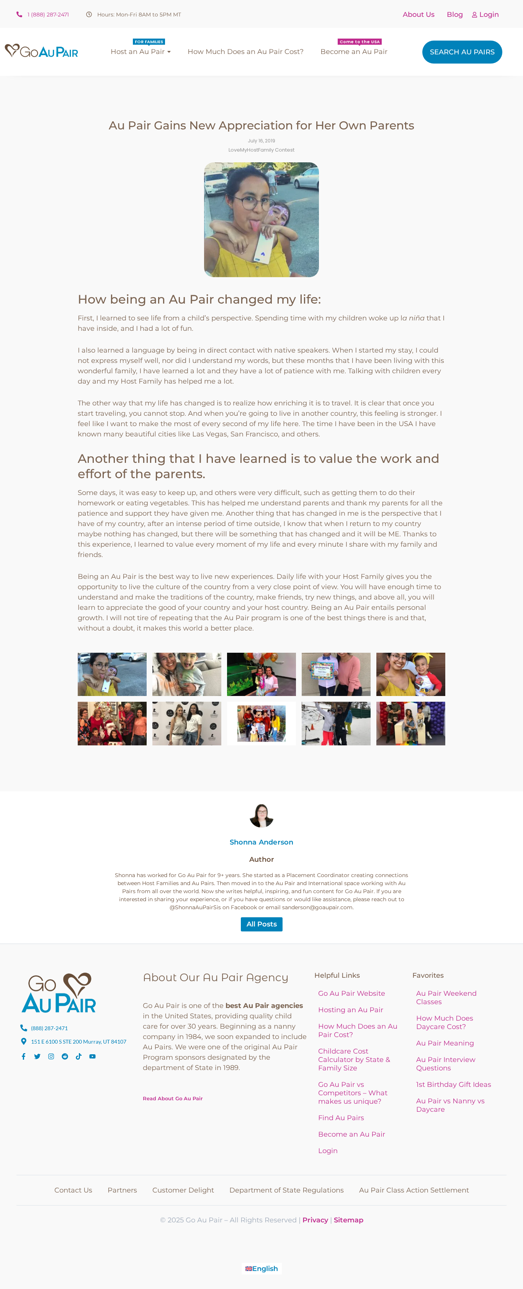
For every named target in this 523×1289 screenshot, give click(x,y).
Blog (455, 14)
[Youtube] (92, 1056)
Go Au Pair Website (351, 993)
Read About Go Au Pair (173, 1098)
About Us (419, 14)
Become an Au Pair (351, 1134)
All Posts (262, 924)
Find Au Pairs (341, 1118)
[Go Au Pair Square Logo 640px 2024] (58, 992)
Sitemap (348, 1220)
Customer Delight (183, 1190)
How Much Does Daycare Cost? (444, 1022)
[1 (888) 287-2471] (19, 14)
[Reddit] (65, 1056)
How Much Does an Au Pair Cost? (357, 1030)
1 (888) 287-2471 (48, 14)
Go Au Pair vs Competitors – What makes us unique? (352, 1093)
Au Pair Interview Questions (446, 1063)
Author (261, 859)
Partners (122, 1190)
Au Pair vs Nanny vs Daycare (450, 1105)
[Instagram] (51, 1056)
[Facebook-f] (23, 1056)
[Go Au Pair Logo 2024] (41, 50)
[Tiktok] (78, 1056)
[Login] (474, 15)
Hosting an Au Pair (350, 1010)
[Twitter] (37, 1056)
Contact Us (73, 1190)
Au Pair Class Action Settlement (414, 1190)
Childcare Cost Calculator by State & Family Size (354, 1059)
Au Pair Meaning (445, 1043)
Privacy (315, 1220)
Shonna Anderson (262, 842)
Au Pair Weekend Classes (446, 997)
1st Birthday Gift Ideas (453, 1084)
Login (489, 14)
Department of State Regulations (286, 1190)
